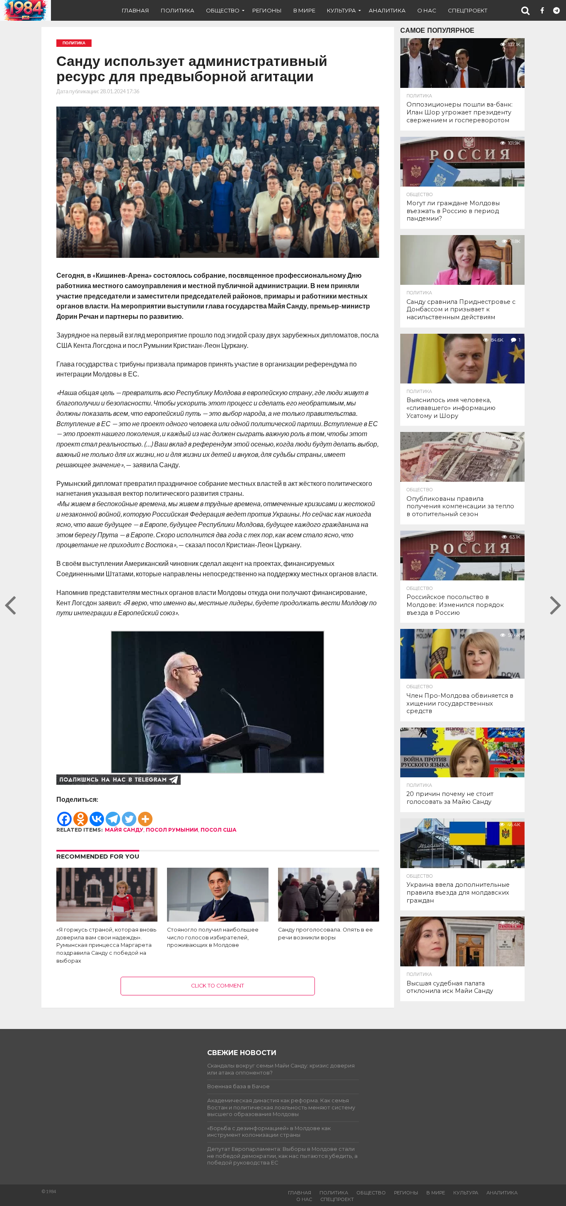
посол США (219, 830)
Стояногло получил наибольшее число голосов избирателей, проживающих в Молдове (213, 937)
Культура (341, 10)
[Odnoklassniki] (80, 815)
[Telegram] (113, 815)
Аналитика (387, 10)
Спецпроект (467, 10)
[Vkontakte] (96, 815)
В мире (304, 10)
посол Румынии (172, 830)
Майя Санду (124, 830)
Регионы (267, 10)
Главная (135, 10)
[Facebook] (64, 815)
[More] (145, 815)
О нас (426, 10)
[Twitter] (129, 815)
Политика (177, 10)
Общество (222, 10)
